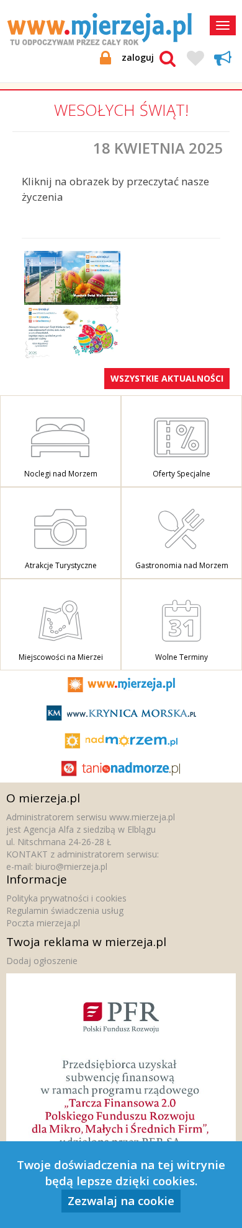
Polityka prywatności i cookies (66, 898)
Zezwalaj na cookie (121, 1200)
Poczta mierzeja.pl (43, 923)
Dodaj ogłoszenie (42, 961)
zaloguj (138, 57)
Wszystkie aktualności (166, 378)
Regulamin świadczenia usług (64, 910)
